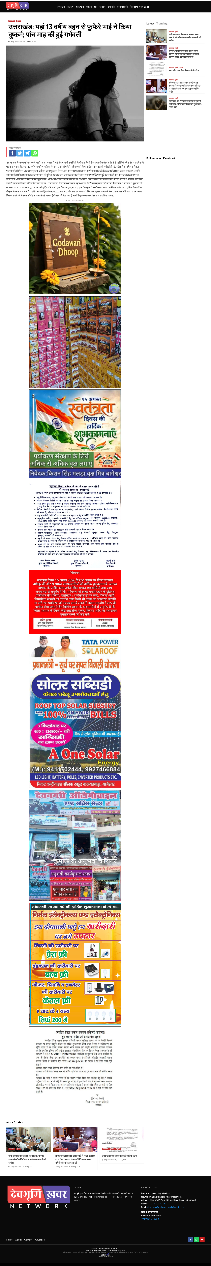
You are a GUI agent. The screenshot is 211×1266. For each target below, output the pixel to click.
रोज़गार (102, 6)
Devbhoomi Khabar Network (109, 1248)
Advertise (40, 1239)
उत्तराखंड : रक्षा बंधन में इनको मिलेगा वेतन (119, 1155)
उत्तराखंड (61, 6)
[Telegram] (27, 153)
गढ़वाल (118, 1149)
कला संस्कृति (122, 6)
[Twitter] (19, 153)
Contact (28, 1239)
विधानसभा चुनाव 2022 (139, 6)
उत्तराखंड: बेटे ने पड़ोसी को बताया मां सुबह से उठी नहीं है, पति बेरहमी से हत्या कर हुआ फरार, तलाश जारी (185, 104)
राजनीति (111, 6)
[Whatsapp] (34, 153)
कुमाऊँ (19, 21)
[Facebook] (12, 153)
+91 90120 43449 (157, 1203)
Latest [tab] (150, 23)
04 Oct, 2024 (31, 42)
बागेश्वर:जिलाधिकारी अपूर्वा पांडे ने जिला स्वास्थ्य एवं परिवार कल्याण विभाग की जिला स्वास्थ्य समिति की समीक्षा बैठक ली (75, 1159)
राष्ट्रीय (70, 6)
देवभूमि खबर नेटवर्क (17, 42)
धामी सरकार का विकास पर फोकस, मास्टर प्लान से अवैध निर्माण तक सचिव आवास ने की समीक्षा (27, 1159)
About (18, 1239)
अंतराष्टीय (80, 6)
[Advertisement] (175, 132)
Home (9, 1239)
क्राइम (89, 6)
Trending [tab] (162, 23)
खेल (95, 6)
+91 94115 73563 (150, 1218)
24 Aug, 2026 (28, 1167)
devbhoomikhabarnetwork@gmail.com (165, 1207)
